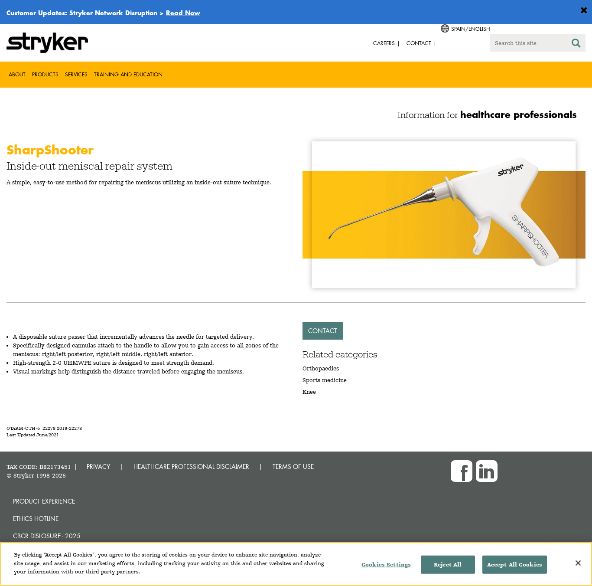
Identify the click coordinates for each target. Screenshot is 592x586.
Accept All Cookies (514, 564)
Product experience (44, 501)
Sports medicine (325, 379)
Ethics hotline (36, 518)
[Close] (578, 563)
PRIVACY (98, 466)
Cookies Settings (386, 564)
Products (45, 74)
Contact (322, 331)
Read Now (183, 12)
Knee (309, 391)
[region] (296, 564)
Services (76, 74)
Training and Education (128, 74)
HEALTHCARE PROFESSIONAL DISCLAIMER (191, 466)
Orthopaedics (321, 368)
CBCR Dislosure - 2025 (47, 536)
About (17, 74)
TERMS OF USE (293, 466)
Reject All (448, 564)
